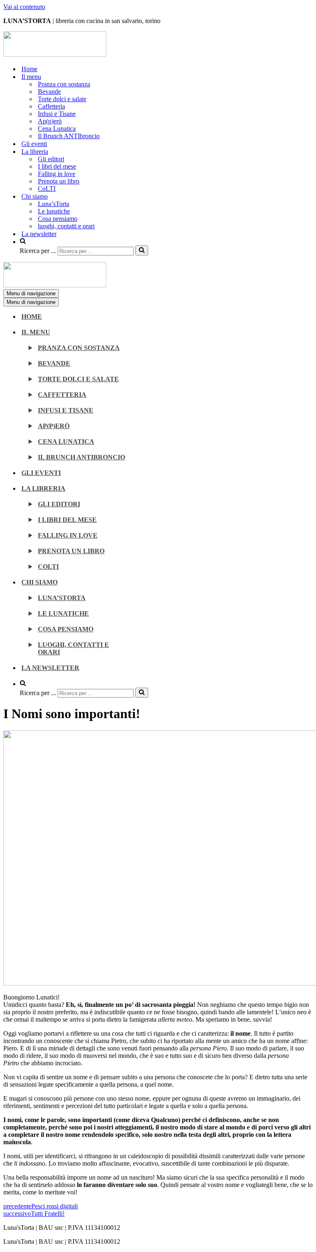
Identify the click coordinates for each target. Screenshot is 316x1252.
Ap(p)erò (50, 121)
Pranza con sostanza (64, 84)
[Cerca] (141, 250)
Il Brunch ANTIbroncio (69, 135)
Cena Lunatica (57, 128)
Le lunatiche (54, 211)
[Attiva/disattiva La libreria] (147, 492)
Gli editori (51, 158)
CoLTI (47, 188)
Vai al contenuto (24, 6)
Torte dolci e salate (62, 98)
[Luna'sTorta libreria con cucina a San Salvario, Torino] (54, 54)
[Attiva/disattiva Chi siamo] (147, 586)
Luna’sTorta (53, 203)
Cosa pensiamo (57, 218)
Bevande (49, 91)
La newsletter (38, 233)
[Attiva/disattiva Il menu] (147, 336)
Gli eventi (34, 143)
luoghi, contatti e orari (66, 226)
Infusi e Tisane (57, 113)
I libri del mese (57, 166)
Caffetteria (51, 106)
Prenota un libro (58, 181)
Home (29, 68)
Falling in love (56, 173)
